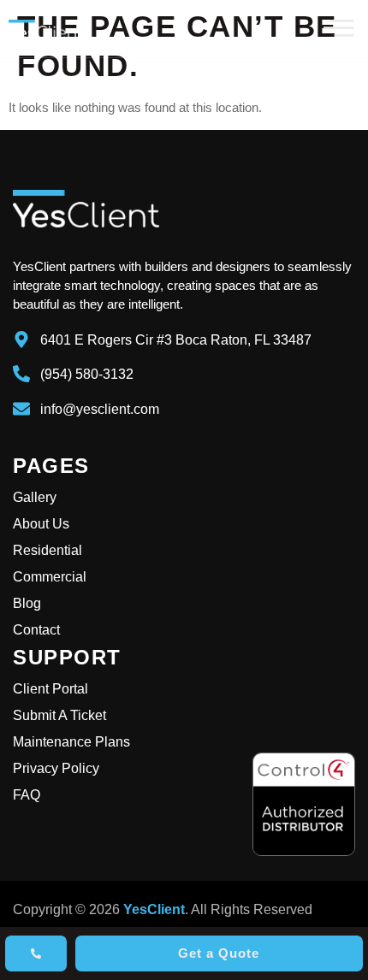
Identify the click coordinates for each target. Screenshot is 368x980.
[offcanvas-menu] (338, 29)
